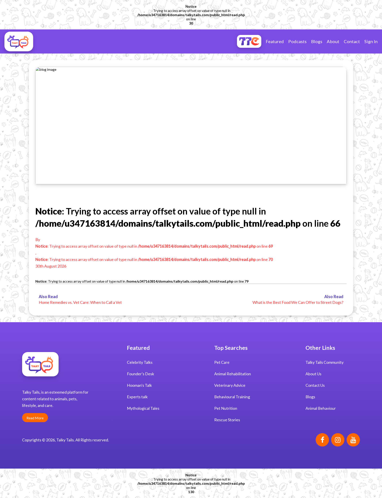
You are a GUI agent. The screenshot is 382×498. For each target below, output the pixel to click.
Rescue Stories (227, 419)
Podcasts (297, 41)
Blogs (316, 41)
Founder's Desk (140, 373)
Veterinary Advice (229, 385)
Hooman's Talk (139, 385)
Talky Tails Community (325, 362)
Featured (275, 41)
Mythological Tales (143, 408)
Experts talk (137, 396)
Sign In (371, 41)
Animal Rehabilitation (232, 373)
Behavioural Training (232, 396)
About (333, 41)
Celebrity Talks (140, 362)
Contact (352, 41)
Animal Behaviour (321, 408)
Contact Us (315, 385)
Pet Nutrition (225, 408)
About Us (313, 373)
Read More (35, 418)
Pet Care (221, 362)
